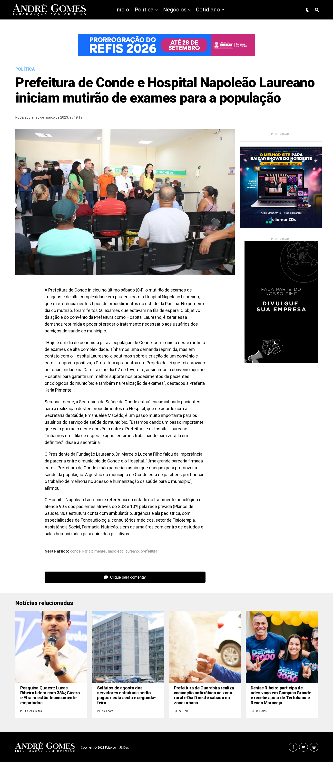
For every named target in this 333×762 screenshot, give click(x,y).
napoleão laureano (123, 551)
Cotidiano (208, 10)
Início (122, 10)
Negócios (174, 10)
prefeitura (149, 551)
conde (75, 551)
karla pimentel (94, 551)
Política (144, 10)
